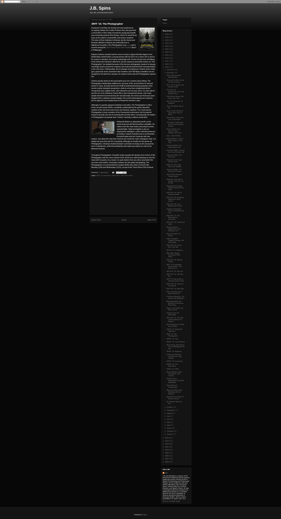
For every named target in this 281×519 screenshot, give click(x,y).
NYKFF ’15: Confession (175, 361)
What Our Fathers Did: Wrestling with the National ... (174, 392)
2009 (167, 453)
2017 (167, 61)
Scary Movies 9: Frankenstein (172, 386)
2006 (167, 462)
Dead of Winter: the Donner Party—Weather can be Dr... (175, 131)
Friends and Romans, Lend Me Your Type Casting (174, 356)
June (169, 419)
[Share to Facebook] (123, 173)
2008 (167, 456)
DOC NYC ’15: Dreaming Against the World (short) (175, 199)
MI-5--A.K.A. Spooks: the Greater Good (175, 86)
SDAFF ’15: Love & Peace (176, 342)
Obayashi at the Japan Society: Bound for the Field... (175, 187)
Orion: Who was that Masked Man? (174, 76)
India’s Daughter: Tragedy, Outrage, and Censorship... (175, 240)
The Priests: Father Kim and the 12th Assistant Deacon (175, 124)
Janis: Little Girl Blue (174, 136)
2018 (167, 58)
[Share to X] (121, 173)
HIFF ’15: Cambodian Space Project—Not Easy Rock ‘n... (174, 266)
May (168, 422)
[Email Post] (113, 172)
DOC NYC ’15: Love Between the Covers (174, 205)
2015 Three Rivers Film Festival (118, 47)
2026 (167, 34)
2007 (167, 459)
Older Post (151, 220)
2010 (167, 450)
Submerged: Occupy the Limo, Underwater (175, 118)
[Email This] (117, 173)
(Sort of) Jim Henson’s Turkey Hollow (174, 175)
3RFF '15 (99, 175)
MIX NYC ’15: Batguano (175, 250)
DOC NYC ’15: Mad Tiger (175, 289)
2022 (167, 46)
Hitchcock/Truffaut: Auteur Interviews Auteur (175, 81)
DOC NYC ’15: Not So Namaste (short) (174, 193)
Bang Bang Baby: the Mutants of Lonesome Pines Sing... (175, 303)
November (171, 73)
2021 (167, 49)
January (170, 434)
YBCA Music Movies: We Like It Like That (175, 97)
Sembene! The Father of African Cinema (175, 397)
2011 (167, 447)
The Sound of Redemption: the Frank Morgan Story (175, 91)
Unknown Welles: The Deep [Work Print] (174, 146)
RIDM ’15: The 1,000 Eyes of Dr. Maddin (174, 165)
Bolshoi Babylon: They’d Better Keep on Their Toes (175, 140)
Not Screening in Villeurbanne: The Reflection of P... (173, 229)
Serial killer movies (127, 175)
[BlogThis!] (119, 173)
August (169, 413)
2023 (167, 43)
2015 (167, 67)
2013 (167, 441)
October (170, 407)
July (168, 416)
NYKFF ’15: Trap (172, 339)
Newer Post (95, 220)
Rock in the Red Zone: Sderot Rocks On (174, 292)
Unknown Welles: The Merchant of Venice (174, 170)
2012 (167, 444)
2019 (167, 55)
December (171, 70)
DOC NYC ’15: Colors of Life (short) (175, 285)
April (168, 425)
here (128, 45)
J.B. (166, 473)
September (171, 410)
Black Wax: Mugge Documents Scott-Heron (174, 255)
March (169, 428)
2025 (167, 37)
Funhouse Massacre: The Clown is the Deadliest (175, 297)
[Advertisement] (123, 197)
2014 (167, 438)
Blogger (144, 514)
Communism (107, 175)
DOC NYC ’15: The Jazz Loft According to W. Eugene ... (175, 319)
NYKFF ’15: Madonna (174, 351)
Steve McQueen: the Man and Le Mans (175, 325)
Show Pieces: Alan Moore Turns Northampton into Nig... (176, 346)
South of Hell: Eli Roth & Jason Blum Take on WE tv (175, 112)
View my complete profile (171, 501)
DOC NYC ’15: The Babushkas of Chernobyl (173, 217)
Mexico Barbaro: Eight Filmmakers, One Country (174, 373)
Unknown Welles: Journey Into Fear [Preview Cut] (176, 151)
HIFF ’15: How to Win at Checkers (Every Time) (175, 280)
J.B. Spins (100, 8)
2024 (167, 40)
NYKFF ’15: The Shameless (172, 365)
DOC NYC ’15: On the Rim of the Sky (174, 246)
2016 (167, 64)
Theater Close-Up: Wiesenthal (173, 314)
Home (124, 220)
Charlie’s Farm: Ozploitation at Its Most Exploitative (175, 380)
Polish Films (116, 175)
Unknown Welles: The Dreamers (174, 156)
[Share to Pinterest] (125, 173)
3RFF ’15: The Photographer (172, 335)
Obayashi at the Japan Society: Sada (174, 161)
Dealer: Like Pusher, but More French (175, 309)
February (170, 431)
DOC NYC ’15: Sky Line (175, 271)
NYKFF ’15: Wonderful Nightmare (174, 330)
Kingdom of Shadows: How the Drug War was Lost (175, 210)
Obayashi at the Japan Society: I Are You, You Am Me (175, 181)
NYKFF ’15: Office (173, 369)
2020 (167, 52)
